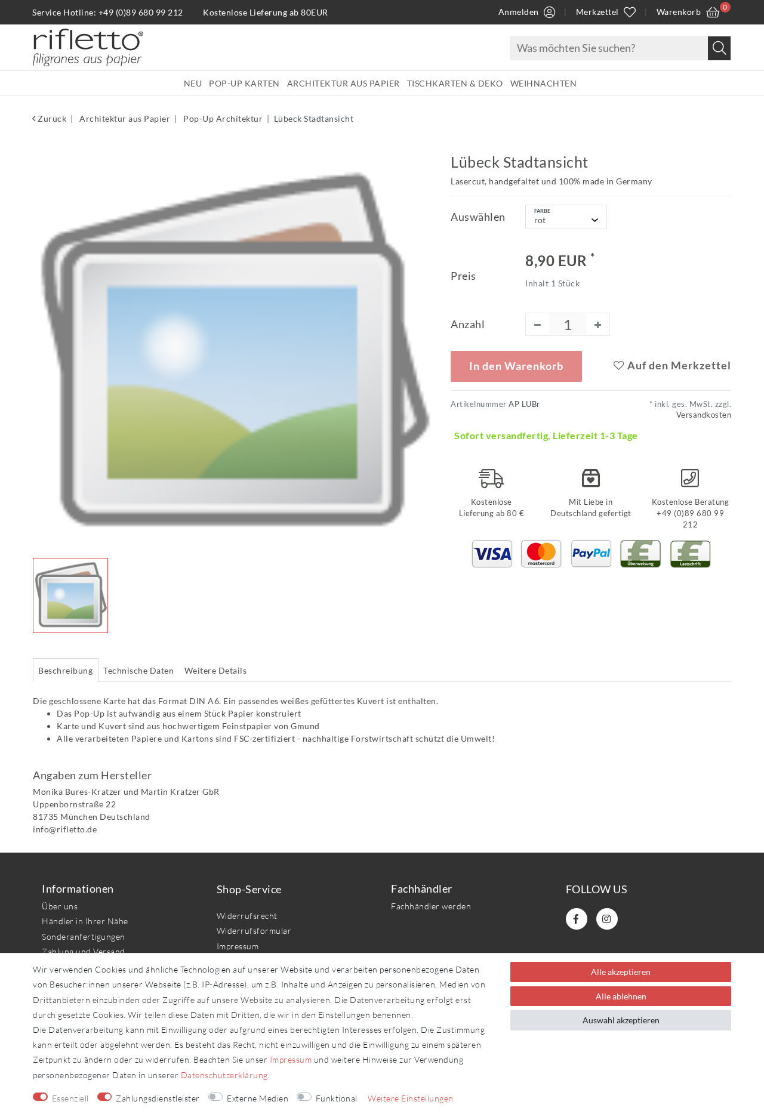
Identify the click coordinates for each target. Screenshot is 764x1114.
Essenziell (70, 1098)
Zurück (51, 118)
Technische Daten (138, 670)
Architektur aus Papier (343, 83)
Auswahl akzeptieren (621, 1020)
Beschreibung (65, 670)
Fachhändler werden (431, 906)
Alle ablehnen (621, 996)
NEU (193, 83)
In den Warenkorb (516, 366)
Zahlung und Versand (83, 951)
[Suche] (719, 48)
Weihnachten (543, 83)
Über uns (60, 906)
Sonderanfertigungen (83, 936)
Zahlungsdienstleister (158, 1098)
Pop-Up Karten (244, 83)
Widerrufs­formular (254, 930)
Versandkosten (704, 415)
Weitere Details (215, 670)
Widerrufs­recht (247, 916)
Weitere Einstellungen (411, 1098)
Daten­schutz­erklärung (224, 1075)
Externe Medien (257, 1098)
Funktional (337, 1098)
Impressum (238, 946)
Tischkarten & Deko (455, 83)
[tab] (65, 670)
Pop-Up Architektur (222, 118)
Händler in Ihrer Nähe (85, 921)
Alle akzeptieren (621, 972)
